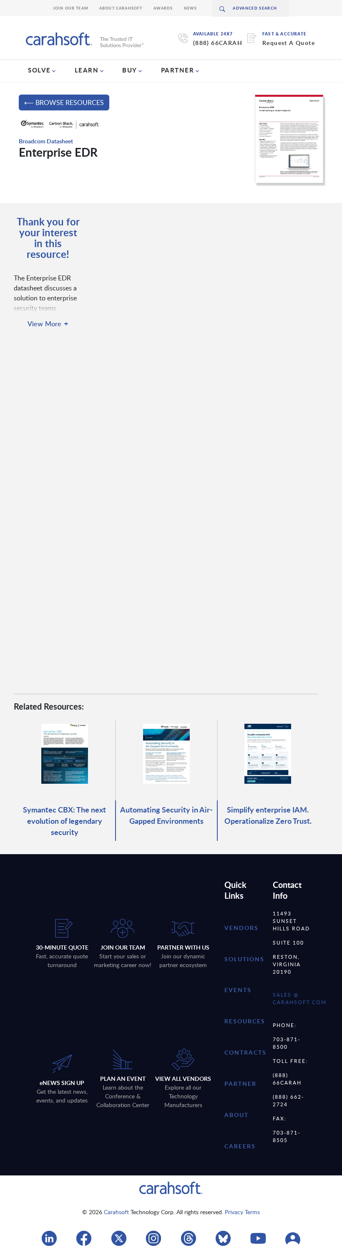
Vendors (241, 928)
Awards (163, 8)
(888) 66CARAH (217, 43)
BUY (129, 70)
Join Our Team (70, 8)
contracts (245, 1052)
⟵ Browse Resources (64, 102)
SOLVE (39, 70)
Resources (244, 1021)
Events (237, 990)
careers (240, 1146)
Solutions (244, 959)
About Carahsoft (121, 8)
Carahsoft (116, 1212)
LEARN (87, 70)
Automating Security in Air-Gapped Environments (166, 815)
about (236, 1115)
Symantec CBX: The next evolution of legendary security (64, 820)
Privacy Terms (242, 1212)
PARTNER (177, 70)
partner (240, 1084)
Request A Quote (288, 43)
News (190, 8)
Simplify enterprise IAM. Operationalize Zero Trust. (268, 815)
